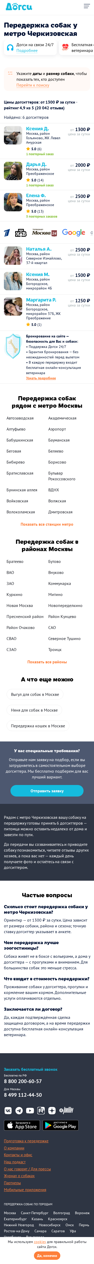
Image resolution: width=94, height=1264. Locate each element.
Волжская (57, 500)
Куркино (14, 594)
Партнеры (12, 1182)
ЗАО (10, 583)
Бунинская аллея (22, 489)
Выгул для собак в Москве (35, 694)
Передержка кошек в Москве (38, 725)
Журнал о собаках (19, 1175)
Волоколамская (21, 511)
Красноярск (57, 1219)
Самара (40, 1231)
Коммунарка (59, 583)
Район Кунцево (62, 616)
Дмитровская (60, 511)
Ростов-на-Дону (17, 1231)
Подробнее (27, 50)
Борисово (57, 462)
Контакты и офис (18, 1154)
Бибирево (16, 462)
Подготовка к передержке (26, 1140)
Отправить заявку (47, 790)
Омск (70, 1225)
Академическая (62, 418)
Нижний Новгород (19, 1225)
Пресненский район (25, 616)
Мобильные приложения (25, 1189)
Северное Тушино (64, 638)
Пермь (84, 1225)
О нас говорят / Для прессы (27, 1168)
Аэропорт (57, 429)
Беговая (14, 451)
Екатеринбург (15, 1219)
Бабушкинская (20, 440)
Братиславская (20, 473)
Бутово (54, 561)
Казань (37, 1219)
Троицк (55, 649)
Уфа (73, 1231)
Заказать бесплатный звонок (30, 1069)
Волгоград (61, 1213)
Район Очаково (21, 627)
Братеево (15, 561)
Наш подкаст (15, 1161)
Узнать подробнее (41, 378)
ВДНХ (53, 489)
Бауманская (59, 440)
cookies (40, 1241)
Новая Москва (20, 605)
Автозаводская (20, 418)
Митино (55, 594)
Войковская (17, 500)
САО (52, 627)
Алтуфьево (16, 429)
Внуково (56, 572)
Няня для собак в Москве (34, 710)
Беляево (55, 451)
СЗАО (11, 649)
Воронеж (82, 1213)
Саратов (58, 1231)
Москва (10, 1213)
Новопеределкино (65, 605)
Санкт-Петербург (34, 1213)
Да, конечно (47, 1255)
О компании (14, 1147)
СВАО (11, 638)
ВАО (10, 572)
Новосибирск (50, 1225)
